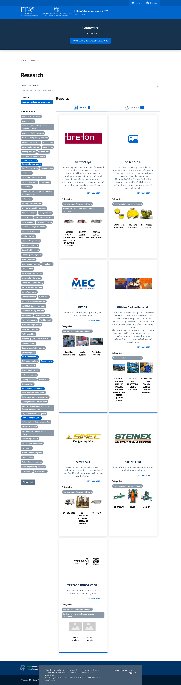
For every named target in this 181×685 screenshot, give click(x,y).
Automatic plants (28, 121)
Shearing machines (29, 379)
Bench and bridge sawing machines (35, 137)
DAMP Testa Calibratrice (119, 226)
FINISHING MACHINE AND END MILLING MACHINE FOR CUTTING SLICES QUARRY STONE (119, 389)
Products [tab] (137, 107)
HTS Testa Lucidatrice (132, 226)
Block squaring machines (31, 147)
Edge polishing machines (43, 217)
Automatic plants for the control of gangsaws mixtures (34, 127)
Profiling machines (28, 334)
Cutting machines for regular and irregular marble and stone (37, 192)
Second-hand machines (30, 370)
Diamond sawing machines (31, 203)
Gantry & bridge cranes (30, 250)
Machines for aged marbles (32, 273)
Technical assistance (29, 426)
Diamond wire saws (29, 212)
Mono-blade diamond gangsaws (34, 301)
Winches (27, 471)
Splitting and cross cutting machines (35, 397)
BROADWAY (119, 506)
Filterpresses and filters (30, 231)
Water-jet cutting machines (32, 461)
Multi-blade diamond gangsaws (33, 306)
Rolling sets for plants (30, 361)
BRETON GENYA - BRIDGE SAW (96, 235)
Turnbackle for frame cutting (32, 443)
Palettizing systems (96, 353)
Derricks (27, 198)
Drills (27, 217)
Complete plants (47, 168)
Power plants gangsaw (30, 329)
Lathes (47, 264)
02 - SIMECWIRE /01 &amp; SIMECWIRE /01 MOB (82, 518)
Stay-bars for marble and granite (34, 413)
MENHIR (146, 506)
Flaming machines (28, 236)
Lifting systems (27, 268)
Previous (60, 230)
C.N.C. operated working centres (33, 156)
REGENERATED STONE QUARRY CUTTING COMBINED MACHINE (146, 385)
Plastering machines (41, 315)
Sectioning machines (29, 374)
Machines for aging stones (31, 278)
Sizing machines (27, 384)
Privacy (117, 670)
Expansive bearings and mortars (34, 226)
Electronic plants (28, 222)
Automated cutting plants (31, 116)
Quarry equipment (28, 352)
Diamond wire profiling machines (34, 208)
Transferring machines (30, 438)
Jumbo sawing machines (31, 264)
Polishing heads (45, 320)
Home (23, 60)
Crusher (27, 186)
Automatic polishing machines (33, 133)
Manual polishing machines (32, 287)
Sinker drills (43, 379)
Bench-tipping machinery (31, 142)
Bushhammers (43, 151)
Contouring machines (29, 182)
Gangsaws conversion (30, 245)
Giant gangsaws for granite (31, 254)
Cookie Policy (129, 670)
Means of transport (29, 296)
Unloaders (27, 448)
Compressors (27, 172)
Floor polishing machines (31, 240)
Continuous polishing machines (33, 177)
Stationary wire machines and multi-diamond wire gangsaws (35, 407)
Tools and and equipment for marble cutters (35, 432)
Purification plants (28, 343)
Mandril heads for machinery (32, 282)
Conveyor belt (45, 182)
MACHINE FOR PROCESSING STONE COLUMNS (132, 384)
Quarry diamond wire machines (33, 348)
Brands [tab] (84, 107)
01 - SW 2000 (69, 512)
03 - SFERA (96, 512)
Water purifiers (27, 457)
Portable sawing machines (31, 324)
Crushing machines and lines (69, 355)
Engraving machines (44, 222)
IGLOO (132, 506)
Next (106, 230)
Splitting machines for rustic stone (34, 401)
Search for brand (30, 85)
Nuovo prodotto (76, 639)
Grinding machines (28, 259)
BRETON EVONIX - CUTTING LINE (83, 235)
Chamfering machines (30, 168)
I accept (132, 673)
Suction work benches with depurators (36, 422)
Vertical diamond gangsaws (32, 452)
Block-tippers (48, 147)
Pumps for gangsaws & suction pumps (36, 338)
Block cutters (48, 142)
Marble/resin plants (29, 292)
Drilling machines (45, 212)
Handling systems (83, 353)
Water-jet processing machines (33, 466)
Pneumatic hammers (29, 320)
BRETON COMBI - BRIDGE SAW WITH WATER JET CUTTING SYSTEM (69, 239)
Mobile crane (44, 296)
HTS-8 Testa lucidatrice (146, 226)
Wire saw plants (40, 471)
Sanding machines (28, 365)
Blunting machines (29, 151)
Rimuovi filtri (28, 482)
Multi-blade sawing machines (33, 310)
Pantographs (27, 315)
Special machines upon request (33, 392)
